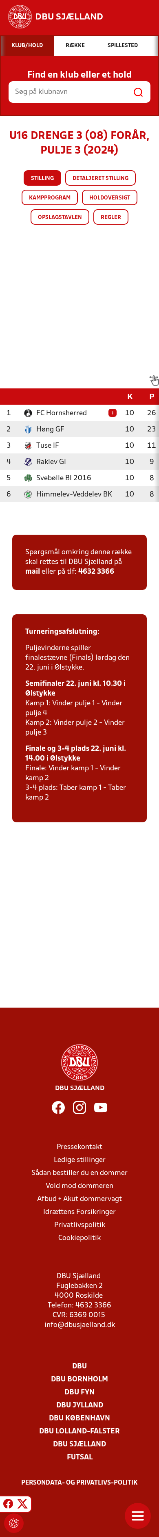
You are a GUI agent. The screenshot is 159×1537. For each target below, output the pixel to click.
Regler (111, 217)
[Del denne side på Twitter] (22, 1505)
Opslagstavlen (60, 217)
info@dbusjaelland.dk (79, 1325)
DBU (79, 1366)
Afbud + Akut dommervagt (79, 1199)
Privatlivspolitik (79, 1225)
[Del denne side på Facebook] (8, 1505)
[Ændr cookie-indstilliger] (14, 1523)
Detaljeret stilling (100, 178)
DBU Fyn (79, 1392)
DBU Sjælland (79, 1444)
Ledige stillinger (80, 1160)
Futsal (80, 1457)
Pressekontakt (79, 1147)
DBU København (79, 1418)
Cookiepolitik (79, 1238)
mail (32, 571)
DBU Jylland (79, 1405)
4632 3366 (96, 571)
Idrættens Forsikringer (79, 1212)
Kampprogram (50, 198)
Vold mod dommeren (79, 1186)
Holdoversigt (109, 198)
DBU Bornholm (79, 1379)
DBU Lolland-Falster (79, 1431)
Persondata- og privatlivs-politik (79, 1483)
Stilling (42, 178)
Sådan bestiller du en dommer (79, 1173)
